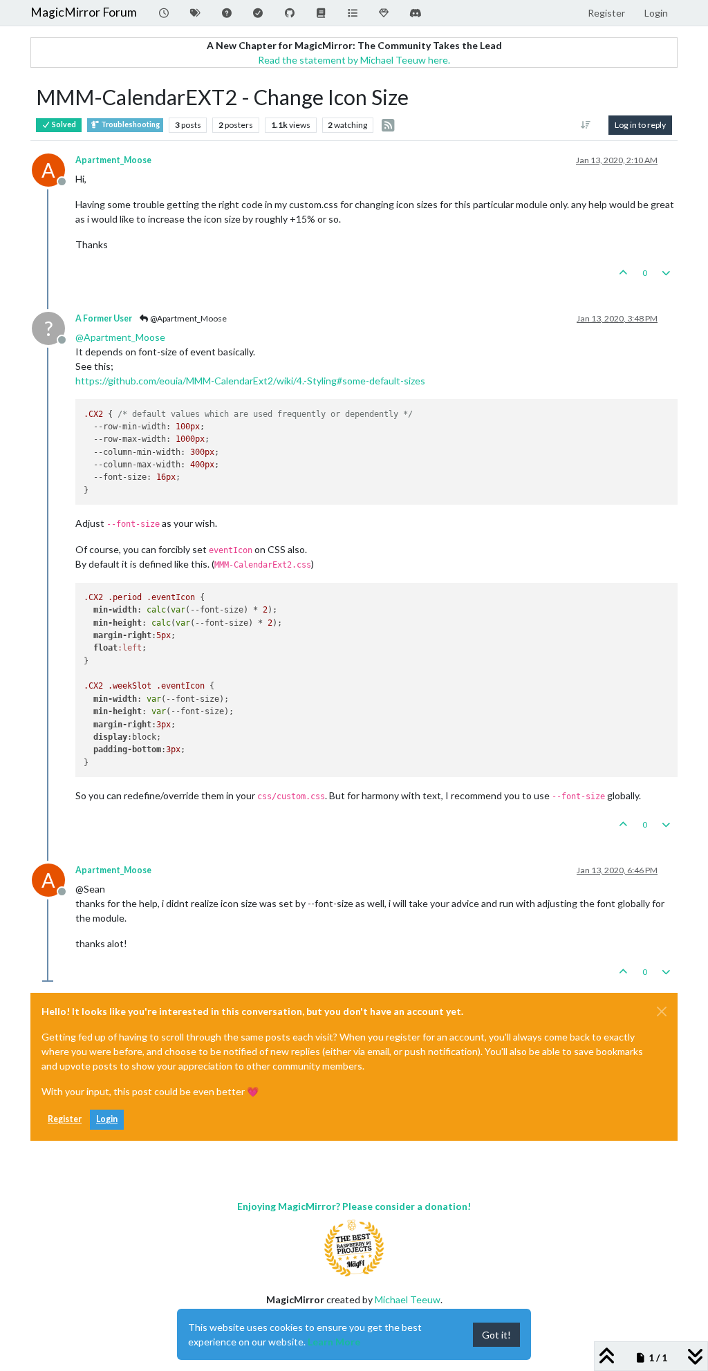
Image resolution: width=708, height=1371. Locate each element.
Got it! (496, 1335)
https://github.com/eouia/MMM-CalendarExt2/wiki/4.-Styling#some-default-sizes (250, 380)
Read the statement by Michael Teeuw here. (354, 60)
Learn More (334, 1341)
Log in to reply (640, 125)
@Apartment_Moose (188, 318)
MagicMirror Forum (83, 12)
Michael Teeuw (407, 1299)
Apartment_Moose (113, 160)
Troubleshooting (130, 124)
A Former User (103, 318)
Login (107, 1119)
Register (65, 1119)
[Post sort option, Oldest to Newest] (586, 125)
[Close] (662, 1011)
